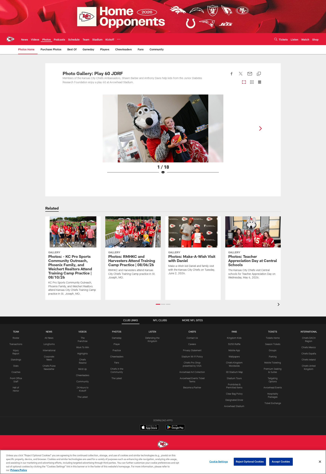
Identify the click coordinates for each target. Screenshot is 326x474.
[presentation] (279, 305)
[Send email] (250, 76)
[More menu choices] (118, 39)
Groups (272, 350)
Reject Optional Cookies (250, 461)
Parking (273, 356)
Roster (16, 337)
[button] (158, 304)
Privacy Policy (18, 470)
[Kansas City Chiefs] (163, 444)
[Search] (275, 39)
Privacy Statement (192, 350)
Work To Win (82, 347)
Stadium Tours (234, 378)
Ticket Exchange (272, 403)
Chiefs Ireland (309, 359)
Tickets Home (273, 337)
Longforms (49, 344)
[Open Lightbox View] (163, 136)
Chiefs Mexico (308, 347)
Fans (116, 362)
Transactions (15, 344)
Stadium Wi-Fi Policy (192, 356)
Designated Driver (234, 400)
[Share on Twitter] (241, 76)
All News (49, 337)
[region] (163, 462)
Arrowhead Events (273, 387)
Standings (16, 359)
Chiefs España (308, 353)
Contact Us (192, 337)
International (49, 350)
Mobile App (234, 350)
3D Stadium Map (234, 372)
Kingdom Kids (234, 337)
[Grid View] (252, 82)
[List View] (259, 82)
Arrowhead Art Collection (192, 372)
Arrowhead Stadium (234, 406)
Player (117, 344)
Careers (192, 344)
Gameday (116, 337)
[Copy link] (259, 74)
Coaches (16, 372)
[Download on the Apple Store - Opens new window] (149, 427)
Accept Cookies (281, 461)
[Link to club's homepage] (10, 39)
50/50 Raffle (234, 344)
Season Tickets (272, 344)
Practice (117, 350)
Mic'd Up (82, 369)
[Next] (260, 128)
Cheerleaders (82, 375)
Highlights (82, 353)
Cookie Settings (218, 461)
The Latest (82, 397)
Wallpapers (234, 356)
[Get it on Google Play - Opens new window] (175, 429)
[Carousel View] (244, 82)
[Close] (320, 462)
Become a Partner (192, 387)
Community (82, 381)
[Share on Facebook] (232, 76)
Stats (15, 365)
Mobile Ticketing (272, 362)
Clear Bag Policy (234, 393)
